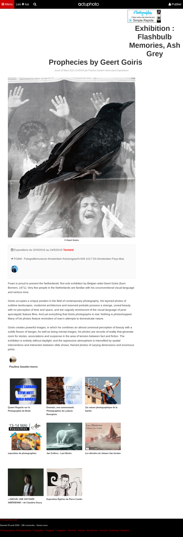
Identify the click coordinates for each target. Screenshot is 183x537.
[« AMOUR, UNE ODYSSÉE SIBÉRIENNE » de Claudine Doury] (26, 482)
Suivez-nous (42, 525)
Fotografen (60, 530)
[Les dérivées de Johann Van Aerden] (103, 436)
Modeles (125, 530)
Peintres (72, 530)
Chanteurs (114, 530)
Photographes (7, 530)
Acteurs (103, 530)
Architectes (92, 530)
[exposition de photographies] (26, 436)
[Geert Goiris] (14, 271)
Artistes (81, 530)
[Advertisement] (74, 30)
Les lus (22, 4)
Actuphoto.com (9, 520)
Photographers (23, 530)
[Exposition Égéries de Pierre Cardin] (64, 482)
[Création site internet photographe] (144, 22)
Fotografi (49, 530)
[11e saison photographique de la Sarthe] (103, 390)
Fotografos (38, 530)
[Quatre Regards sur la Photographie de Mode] (26, 390)
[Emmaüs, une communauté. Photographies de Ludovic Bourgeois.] (64, 390)
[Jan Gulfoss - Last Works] (64, 436)
